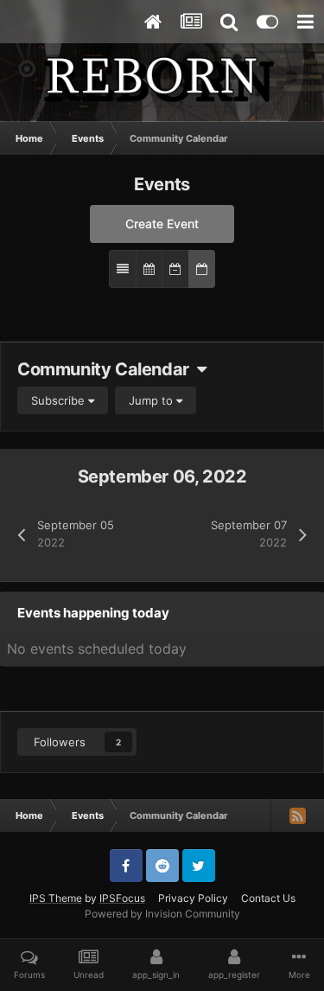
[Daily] (201, 269)
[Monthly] (149, 269)
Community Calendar (107, 369)
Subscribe (59, 400)
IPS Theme (55, 898)
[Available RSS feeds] (297, 815)
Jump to (152, 400)
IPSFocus (122, 898)
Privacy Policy (193, 898)
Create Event (162, 223)
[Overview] (123, 269)
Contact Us (268, 898)
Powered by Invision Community (162, 913)
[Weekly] (175, 269)
